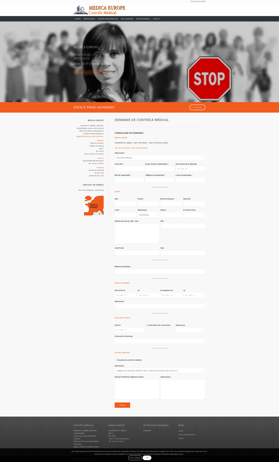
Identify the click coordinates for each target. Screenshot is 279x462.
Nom (116, 199)
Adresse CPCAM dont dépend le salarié (129, 377)
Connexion (147, 430)
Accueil (180, 431)
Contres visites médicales (186, 435)
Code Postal (119, 248)
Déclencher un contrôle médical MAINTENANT (91, 74)
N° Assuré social (189, 210)
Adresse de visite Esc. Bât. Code (126, 221)
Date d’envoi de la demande (186, 164)
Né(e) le (163, 210)
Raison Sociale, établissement (157, 164)
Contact (180, 438)
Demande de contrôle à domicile (129, 360)
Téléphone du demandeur (155, 175)
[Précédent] (2, 59)
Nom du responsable (123, 175)
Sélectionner (120, 153)
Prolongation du (166, 290)
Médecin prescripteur (122, 266)
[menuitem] (78, 19)
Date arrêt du (120, 290)
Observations (166, 377)
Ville (162, 221)
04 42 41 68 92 (199, 1)
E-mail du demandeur (184, 175)
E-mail (117, 210)
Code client (119, 164)
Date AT (118, 325)
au (139, 290)
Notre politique (135, 458)
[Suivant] (277, 59)
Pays (162, 248)
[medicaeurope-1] (101, 9)
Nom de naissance (167, 199)
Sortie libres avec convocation (159, 325)
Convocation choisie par (124, 336)
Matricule (187, 199)
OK (147, 458)
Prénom (140, 199)
